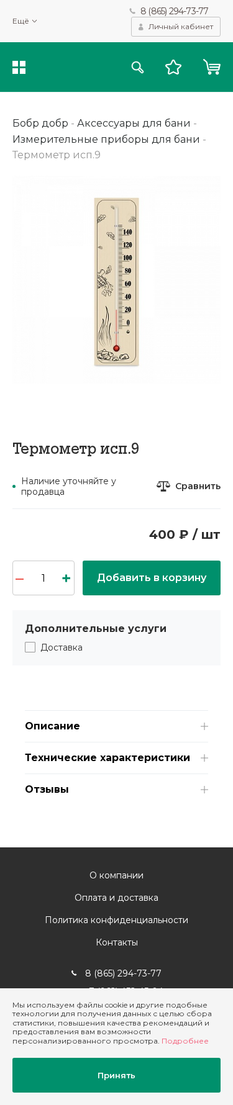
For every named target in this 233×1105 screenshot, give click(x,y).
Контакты (117, 942)
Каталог (18, 67)
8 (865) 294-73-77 (174, 11)
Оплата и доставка (116, 897)
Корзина (212, 67)
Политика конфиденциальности (116, 920)
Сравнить (198, 486)
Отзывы (47, 789)
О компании (116, 875)
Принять (116, 1075)
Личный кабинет (180, 26)
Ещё (20, 21)
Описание (52, 726)
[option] (116, 280)
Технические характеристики (107, 758)
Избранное (173, 67)
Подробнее (185, 1040)
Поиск (137, 67)
